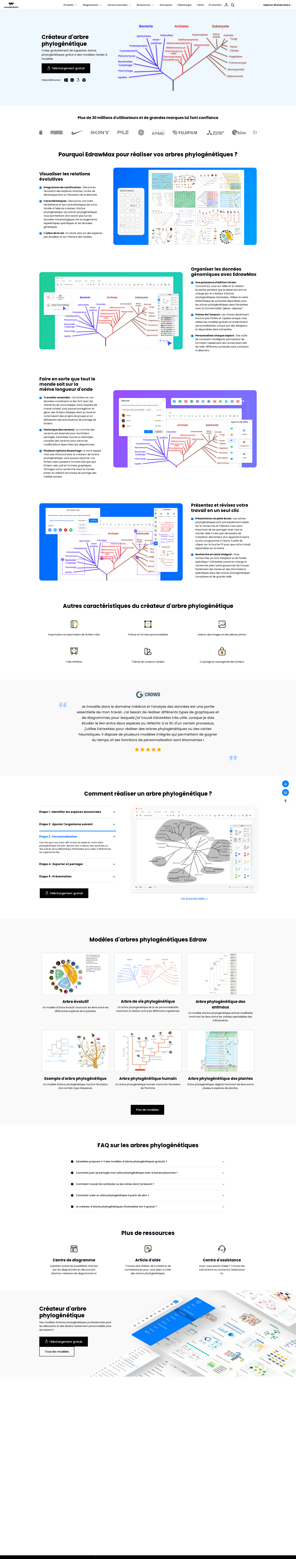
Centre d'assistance (222, 1260)
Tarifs (200, 4)
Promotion (215, 4)
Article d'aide (148, 1260)
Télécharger (184, 4)
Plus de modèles (147, 1110)
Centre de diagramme (74, 1260)
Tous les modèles (57, 1351)
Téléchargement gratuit (68, 68)
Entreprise (166, 4)
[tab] (77, 812)
